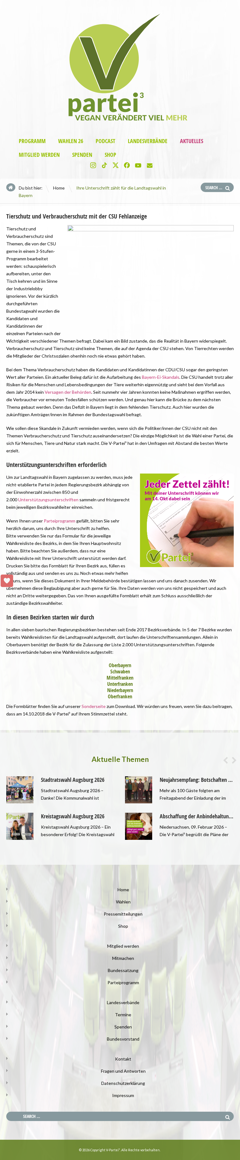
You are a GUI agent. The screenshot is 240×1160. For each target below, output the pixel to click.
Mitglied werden (39, 155)
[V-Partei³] (120, 124)
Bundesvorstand (123, 1039)
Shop (110, 155)
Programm (32, 141)
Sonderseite (94, 706)
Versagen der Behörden (68, 392)
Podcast (105, 141)
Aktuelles (191, 141)
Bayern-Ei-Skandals (160, 377)
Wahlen (123, 901)
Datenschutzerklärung (123, 1083)
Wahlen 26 (70, 141)
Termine (123, 1014)
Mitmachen (123, 958)
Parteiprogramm (59, 520)
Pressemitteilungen (123, 914)
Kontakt (123, 1058)
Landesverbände (148, 141)
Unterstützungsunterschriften (48, 499)
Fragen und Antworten (123, 1071)
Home (59, 187)
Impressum (123, 1095)
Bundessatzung (123, 970)
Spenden (82, 155)
